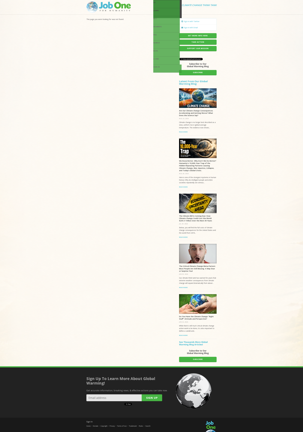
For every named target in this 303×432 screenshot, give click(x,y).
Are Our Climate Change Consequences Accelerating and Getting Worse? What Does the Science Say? (196, 113)
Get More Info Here (198, 35)
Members (157, 26)
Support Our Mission (198, 48)
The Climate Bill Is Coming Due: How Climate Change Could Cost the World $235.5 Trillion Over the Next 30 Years (195, 218)
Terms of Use (122, 426)
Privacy (112, 426)
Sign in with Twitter (191, 21)
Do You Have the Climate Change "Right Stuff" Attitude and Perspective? (196, 317)
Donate (95, 426)
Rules (141, 426)
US (154, 2)
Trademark (133, 426)
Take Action (198, 42)
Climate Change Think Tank (199, 5)
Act (155, 18)
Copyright (103, 426)
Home (88, 426)
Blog (155, 51)
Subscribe (198, 72)
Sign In (156, 67)
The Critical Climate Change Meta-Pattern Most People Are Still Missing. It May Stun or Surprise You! (197, 268)
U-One (156, 59)
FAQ (155, 35)
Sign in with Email (190, 27)
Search (156, 43)
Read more (183, 132)
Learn (156, 10)
